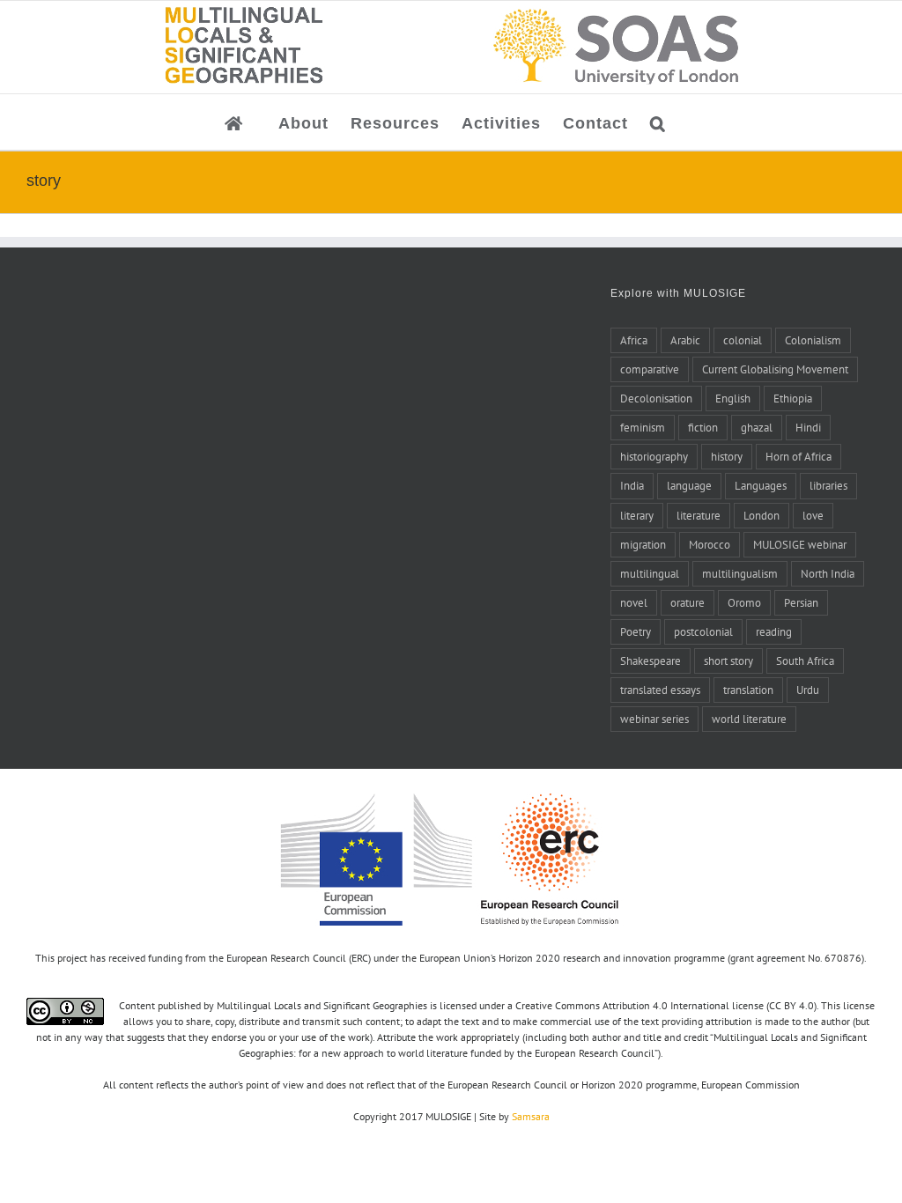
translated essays (660, 690)
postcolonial (703, 631)
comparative (649, 369)
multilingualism (740, 573)
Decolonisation (656, 398)
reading (774, 631)
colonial (742, 340)
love (813, 515)
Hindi (808, 427)
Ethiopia (792, 398)
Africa (633, 340)
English (732, 398)
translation (748, 690)
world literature (749, 719)
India (632, 485)
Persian (801, 602)
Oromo (744, 602)
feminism (642, 427)
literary (637, 515)
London (761, 515)
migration (643, 544)
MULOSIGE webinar (800, 544)
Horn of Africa (798, 456)
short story (728, 660)
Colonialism (813, 340)
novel (633, 602)
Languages (761, 485)
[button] (658, 122)
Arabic (685, 340)
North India (827, 573)
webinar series (654, 719)
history (727, 456)
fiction (703, 427)
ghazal (757, 427)
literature (698, 515)
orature (687, 602)
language (689, 485)
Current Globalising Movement (775, 369)
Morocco (709, 544)
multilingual (649, 573)
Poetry (635, 631)
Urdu (807, 690)
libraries (828, 485)
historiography (654, 456)
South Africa (805, 660)
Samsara (531, 1116)
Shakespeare (650, 660)
